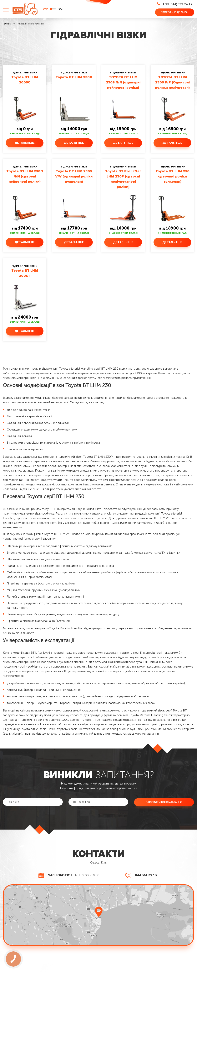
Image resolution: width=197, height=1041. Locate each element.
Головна (7, 23)
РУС (60, 8)
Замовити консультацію (164, 802)
